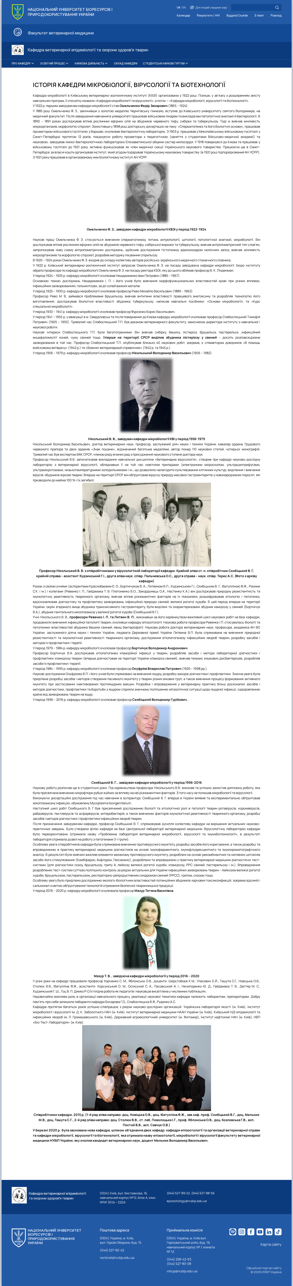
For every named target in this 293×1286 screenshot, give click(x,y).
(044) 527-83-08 (179, 1263)
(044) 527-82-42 (112, 1250)
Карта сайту (271, 1244)
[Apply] (277, 7)
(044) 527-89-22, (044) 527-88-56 (190, 1193)
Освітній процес (52, 63)
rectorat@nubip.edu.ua (117, 1257)
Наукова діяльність (89, 63)
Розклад (276, 15)
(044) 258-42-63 (179, 1259)
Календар (183, 15)
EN (184, 7)
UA (178, 7)
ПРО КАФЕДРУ (21, 63)
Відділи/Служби (237, 15)
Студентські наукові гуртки (164, 63)
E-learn (259, 15)
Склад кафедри (125, 63)
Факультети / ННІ (208, 15)
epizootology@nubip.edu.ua (187, 1201)
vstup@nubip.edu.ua (182, 1271)
